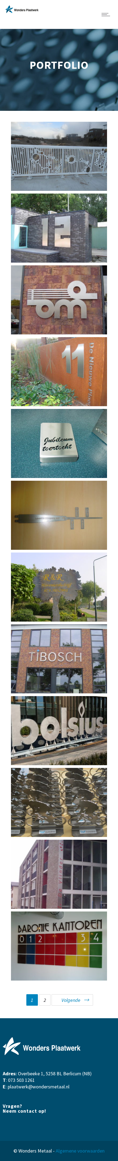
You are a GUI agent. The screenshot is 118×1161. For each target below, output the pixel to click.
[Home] (21, 11)
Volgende (70, 1000)
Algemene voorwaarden (80, 1151)
